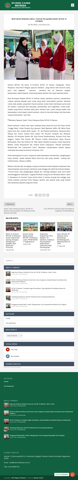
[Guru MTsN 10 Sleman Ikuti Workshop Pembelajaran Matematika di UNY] (64, 226)
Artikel (8, 318)
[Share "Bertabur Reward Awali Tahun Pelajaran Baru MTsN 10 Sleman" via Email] (44, 195)
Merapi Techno (38, 478)
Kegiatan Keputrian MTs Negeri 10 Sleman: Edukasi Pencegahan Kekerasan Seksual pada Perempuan (47, 240)
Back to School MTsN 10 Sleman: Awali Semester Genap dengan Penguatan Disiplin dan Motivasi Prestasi (13, 240)
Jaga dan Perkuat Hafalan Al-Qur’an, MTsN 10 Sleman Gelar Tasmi (34, 272)
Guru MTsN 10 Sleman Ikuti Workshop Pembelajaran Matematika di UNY (63, 239)
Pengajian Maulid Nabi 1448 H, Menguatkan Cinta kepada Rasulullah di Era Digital (39, 304)
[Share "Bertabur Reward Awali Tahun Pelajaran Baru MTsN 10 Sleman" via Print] (48, 195)
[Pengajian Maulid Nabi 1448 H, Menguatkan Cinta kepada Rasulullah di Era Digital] (8, 305)
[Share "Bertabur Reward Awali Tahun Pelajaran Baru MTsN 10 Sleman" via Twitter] (40, 195)
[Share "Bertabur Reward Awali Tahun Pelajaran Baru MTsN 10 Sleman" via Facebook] (36, 195)
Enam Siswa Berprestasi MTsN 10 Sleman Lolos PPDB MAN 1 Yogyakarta (30, 238)
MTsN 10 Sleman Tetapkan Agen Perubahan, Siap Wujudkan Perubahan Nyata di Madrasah (38, 289)
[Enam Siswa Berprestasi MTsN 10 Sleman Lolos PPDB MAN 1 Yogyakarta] (30, 226)
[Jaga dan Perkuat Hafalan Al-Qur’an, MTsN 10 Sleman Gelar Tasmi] (8, 273)
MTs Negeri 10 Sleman (19, 478)
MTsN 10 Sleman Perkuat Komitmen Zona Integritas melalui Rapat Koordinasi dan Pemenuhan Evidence (39, 281)
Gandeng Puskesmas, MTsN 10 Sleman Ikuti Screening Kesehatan (33, 297)
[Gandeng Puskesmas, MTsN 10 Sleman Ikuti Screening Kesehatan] (8, 298)
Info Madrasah (44, 24)
